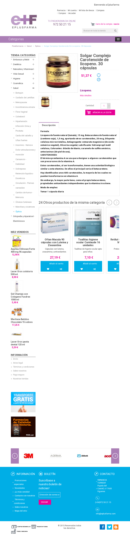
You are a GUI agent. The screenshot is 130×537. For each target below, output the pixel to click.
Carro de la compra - (107, 24)
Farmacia (61, 10)
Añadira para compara (61, 269)
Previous (109, 202)
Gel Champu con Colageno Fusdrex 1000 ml (20, 297)
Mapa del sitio (21, 511)
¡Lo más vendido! (22, 492)
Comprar (62, 13)
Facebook (101, 527)
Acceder (72, 13)
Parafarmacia (17, 46)
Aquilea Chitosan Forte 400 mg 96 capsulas (23, 250)
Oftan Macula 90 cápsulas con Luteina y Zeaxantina (54, 242)
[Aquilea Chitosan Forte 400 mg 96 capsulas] (17, 241)
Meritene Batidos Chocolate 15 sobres (22, 320)
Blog (116, 527)
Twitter (109, 527)
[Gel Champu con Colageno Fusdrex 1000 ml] (17, 286)
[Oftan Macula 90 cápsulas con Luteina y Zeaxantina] (54, 223)
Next (116, 202)
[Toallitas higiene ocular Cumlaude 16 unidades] (88, 223)
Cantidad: (90, 105)
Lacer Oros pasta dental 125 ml (20, 343)
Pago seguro (18, 375)
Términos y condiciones (23, 367)
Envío (15, 359)
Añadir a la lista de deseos (48, 269)
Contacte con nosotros (25, 496)
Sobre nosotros (19, 371)
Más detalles (85, 95)
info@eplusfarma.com (106, 514)
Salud (29, 46)
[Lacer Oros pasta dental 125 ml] (17, 334)
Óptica (37, 46)
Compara (100, 10)
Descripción (49, 125)
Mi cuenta (72, 10)
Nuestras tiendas (20, 379)
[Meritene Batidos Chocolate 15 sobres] (17, 312)
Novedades (20, 488)
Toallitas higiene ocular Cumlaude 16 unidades (88, 242)
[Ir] (115, 30)
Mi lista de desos (86, 10)
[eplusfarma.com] (24, 21)
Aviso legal (18, 363)
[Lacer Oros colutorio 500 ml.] (17, 264)
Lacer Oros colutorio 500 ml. (22, 273)
